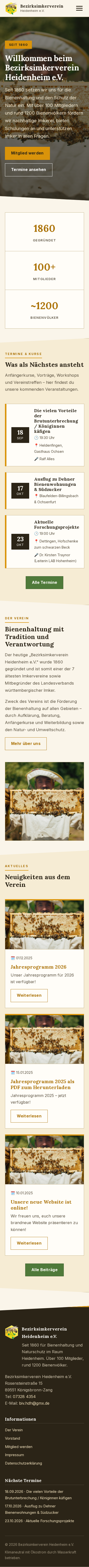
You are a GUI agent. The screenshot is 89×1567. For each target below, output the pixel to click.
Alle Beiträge (44, 1269)
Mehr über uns (26, 743)
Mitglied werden (27, 153)
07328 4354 (24, 1396)
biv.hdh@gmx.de (34, 1403)
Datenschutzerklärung (23, 1463)
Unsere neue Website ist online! (41, 1205)
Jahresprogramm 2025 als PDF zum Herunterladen (42, 1084)
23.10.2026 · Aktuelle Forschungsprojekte (39, 1520)
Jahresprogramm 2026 (39, 967)
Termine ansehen (28, 169)
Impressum (14, 1454)
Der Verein (14, 1430)
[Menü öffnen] (79, 8)
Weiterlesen (29, 995)
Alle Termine (44, 582)
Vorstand (12, 1438)
